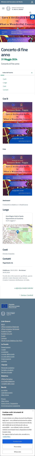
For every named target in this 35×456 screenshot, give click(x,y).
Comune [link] (4, 338)
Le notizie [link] (4, 390)
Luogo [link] (5, 82)
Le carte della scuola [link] (7, 356)
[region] (17, 432)
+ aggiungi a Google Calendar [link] (23, 288)
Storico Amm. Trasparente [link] (9, 403)
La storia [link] (4, 361)
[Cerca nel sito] (30, 13)
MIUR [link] (3, 324)
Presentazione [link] (5, 347)
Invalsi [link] (3, 336)
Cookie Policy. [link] (6, 437)
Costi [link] (4, 86)
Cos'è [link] (4, 79)
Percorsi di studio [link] (6, 372)
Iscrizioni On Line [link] (6, 333)
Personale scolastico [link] (7, 368)
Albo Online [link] (5, 395)
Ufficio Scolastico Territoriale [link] (10, 329)
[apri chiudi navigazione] (3, 8)
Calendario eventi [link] (6, 392)
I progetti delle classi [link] (7, 383)
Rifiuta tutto (17, 452)
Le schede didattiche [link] (7, 381)
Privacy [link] (3, 399)
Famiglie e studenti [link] (7, 370)
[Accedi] (32, 2)
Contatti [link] (5, 90)
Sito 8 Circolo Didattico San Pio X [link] (11, 340)
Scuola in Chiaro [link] (6, 331)
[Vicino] (33, 411)
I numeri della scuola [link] (7, 354)
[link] (32, 16)
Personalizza (17, 447)
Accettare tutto (17, 441)
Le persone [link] (4, 352)
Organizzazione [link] (6, 359)
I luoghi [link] (3, 349)
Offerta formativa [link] (6, 379)
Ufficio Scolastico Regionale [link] (10, 327)
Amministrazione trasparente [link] (10, 406)
